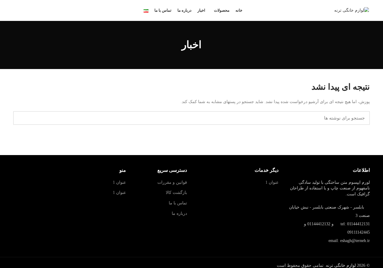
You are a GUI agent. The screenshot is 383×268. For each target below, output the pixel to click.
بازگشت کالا (176, 192)
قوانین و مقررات (172, 182)
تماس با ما (178, 203)
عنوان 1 (272, 182)
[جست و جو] (21, 118)
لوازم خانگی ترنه (341, 265)
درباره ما (179, 213)
